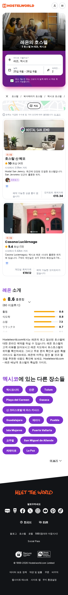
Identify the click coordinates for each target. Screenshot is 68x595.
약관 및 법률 (35, 572)
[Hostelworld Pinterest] (53, 510)
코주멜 (10, 440)
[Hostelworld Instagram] (37, 510)
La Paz (31, 450)
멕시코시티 (12, 389)
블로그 (13, 533)
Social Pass (34, 541)
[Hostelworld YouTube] (45, 510)
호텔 (30, 533)
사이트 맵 (36, 579)
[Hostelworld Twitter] (30, 510)
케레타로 (11, 450)
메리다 (36, 420)
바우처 (55, 572)
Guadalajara (14, 420)
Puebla (54, 420)
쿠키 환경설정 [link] (50, 579)
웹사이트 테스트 (20, 579)
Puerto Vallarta (42, 430)
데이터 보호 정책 (18, 572)
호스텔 (9, 154)
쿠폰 (47, 572)
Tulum (48, 389)
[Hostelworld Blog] (7, 510)
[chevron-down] (29, 302)
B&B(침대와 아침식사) (46, 533)
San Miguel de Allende (38, 440)
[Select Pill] (55, 6)
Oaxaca (44, 399)
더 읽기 (57, 114)
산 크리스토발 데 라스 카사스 (22, 410)
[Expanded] (7, 96)
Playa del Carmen (17, 399)
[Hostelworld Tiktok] (60, 510)
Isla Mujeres (14, 430)
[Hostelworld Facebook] (22, 510)
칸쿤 (31, 389)
